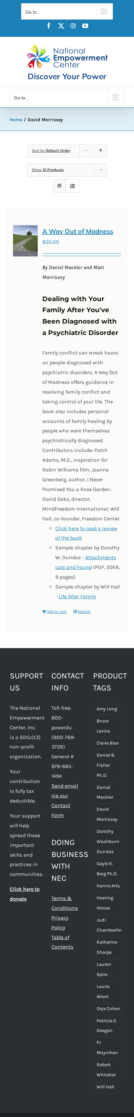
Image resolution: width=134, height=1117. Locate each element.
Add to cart (57, 611)
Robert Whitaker (106, 1070)
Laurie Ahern (103, 991)
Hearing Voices (105, 903)
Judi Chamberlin (109, 925)
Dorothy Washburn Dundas (108, 841)
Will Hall (105, 1087)
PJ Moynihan (107, 1047)
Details (84, 611)
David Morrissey (107, 814)
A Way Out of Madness (77, 231)
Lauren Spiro (104, 969)
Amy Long (107, 709)
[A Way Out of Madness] (25, 240)
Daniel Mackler (105, 792)
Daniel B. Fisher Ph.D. (106, 765)
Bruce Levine (103, 726)
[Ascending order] (100, 150)
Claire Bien (108, 743)
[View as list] (72, 186)
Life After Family (77, 596)
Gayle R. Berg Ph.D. (107, 869)
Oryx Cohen (108, 1008)
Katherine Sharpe (107, 947)
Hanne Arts (108, 886)
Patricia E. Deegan (107, 1026)
